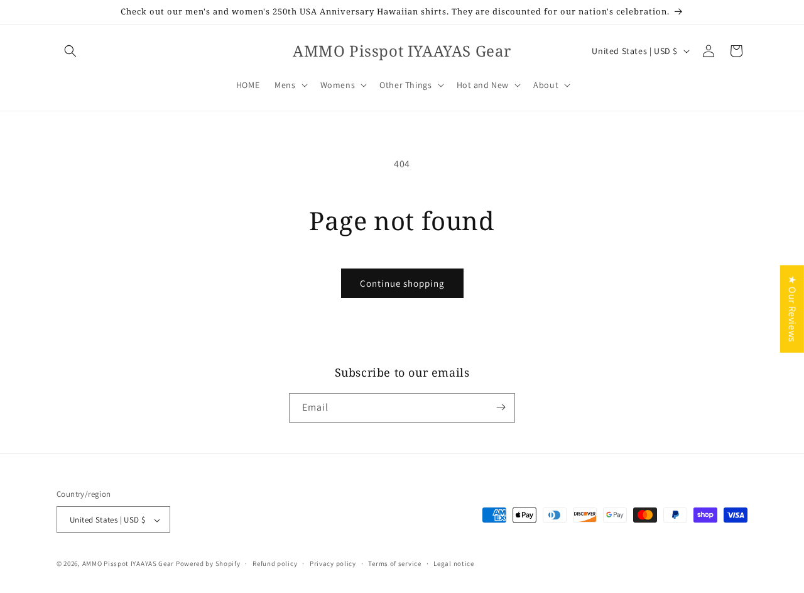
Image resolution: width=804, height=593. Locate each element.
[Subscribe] (500, 407)
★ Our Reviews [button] (792, 308)
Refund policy (275, 563)
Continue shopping (402, 283)
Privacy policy (333, 563)
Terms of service (394, 563)
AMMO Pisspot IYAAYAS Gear (128, 564)
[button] (70, 51)
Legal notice (453, 563)
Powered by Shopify (208, 564)
